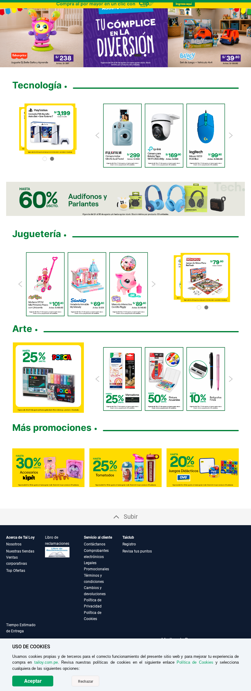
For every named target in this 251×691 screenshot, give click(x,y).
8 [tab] (145, 55)
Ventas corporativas (16, 560)
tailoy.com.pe (46, 662)
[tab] (25, 631)
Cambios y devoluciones (95, 591)
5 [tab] (125, 55)
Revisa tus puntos (137, 551)
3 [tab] (115, 55)
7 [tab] (138, 55)
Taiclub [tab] (128, 537)
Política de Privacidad (93, 603)
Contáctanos (94, 544)
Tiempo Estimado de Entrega (21, 628)
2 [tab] (111, 55)
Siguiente (244, 35)
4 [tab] (120, 55)
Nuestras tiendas (20, 551)
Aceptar (33, 681)
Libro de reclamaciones (57, 540)
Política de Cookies (92, 616)
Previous (98, 135)
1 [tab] (106, 55)
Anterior (7, 35)
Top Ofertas (15, 570)
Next (230, 135)
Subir (131, 516)
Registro (129, 544)
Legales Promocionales (96, 566)
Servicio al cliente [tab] (98, 537)
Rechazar (85, 681)
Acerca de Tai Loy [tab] (20, 537)
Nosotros (13, 544)
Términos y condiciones (94, 578)
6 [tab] (130, 55)
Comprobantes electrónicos (96, 554)
